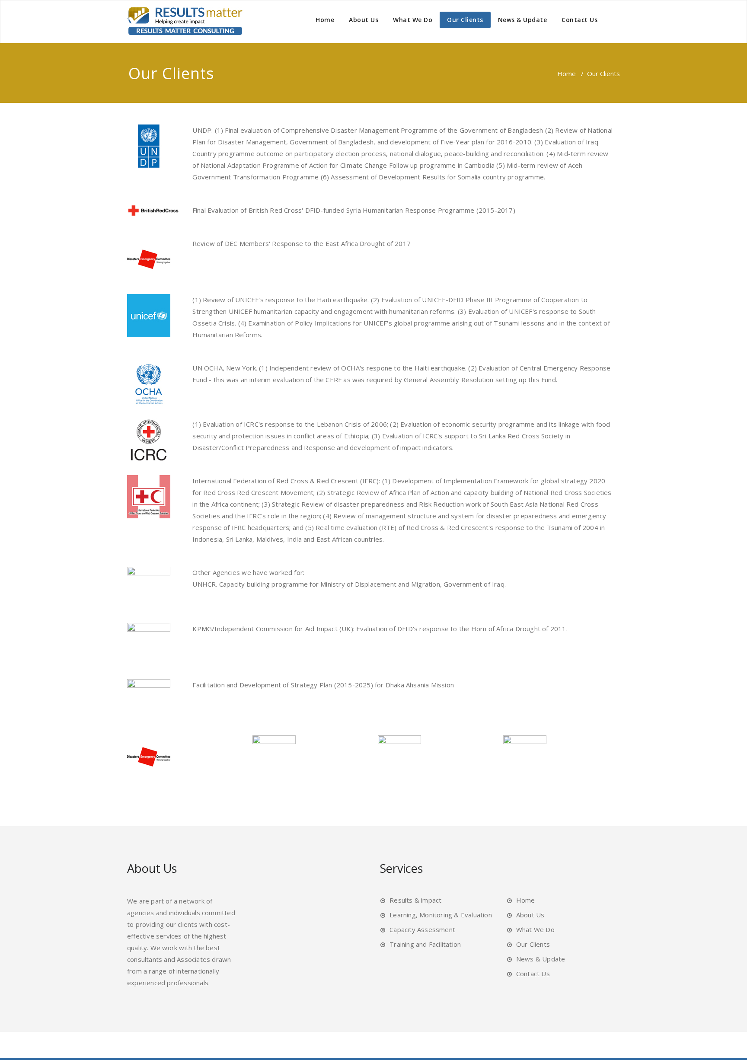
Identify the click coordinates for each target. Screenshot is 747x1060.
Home (325, 20)
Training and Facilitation (425, 944)
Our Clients (465, 20)
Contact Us (579, 20)
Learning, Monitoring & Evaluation (440, 914)
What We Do (412, 20)
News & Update (522, 20)
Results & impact (415, 900)
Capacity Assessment (422, 929)
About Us (363, 20)
